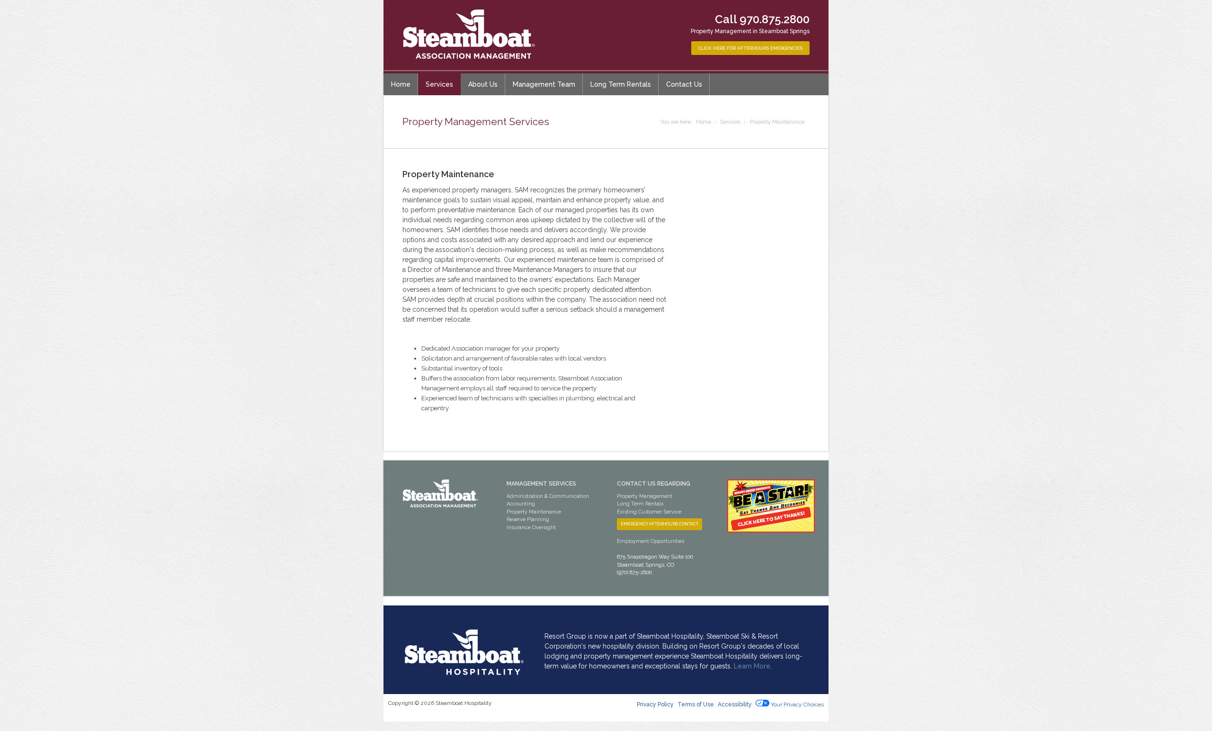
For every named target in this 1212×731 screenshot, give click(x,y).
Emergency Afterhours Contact (659, 524)
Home (400, 84)
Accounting (521, 504)
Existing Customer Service (649, 512)
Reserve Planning (528, 519)
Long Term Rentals (620, 84)
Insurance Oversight (531, 527)
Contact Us (684, 84)
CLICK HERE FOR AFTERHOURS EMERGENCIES (750, 48)
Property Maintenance (534, 512)
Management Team (544, 84)
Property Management (644, 496)
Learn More (752, 666)
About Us (483, 84)
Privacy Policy (655, 704)
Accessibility (735, 704)
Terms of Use (695, 704)
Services (439, 84)
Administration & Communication (548, 496)
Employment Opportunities (650, 541)
